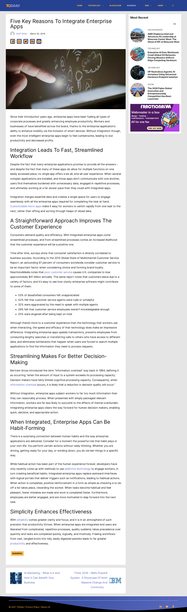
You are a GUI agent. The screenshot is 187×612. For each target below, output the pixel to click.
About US (45, 607)
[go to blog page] (174, 23)
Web (147, 5)
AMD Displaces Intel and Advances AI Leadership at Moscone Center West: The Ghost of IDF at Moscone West (163, 38)
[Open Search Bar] (173, 5)
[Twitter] (167, 606)
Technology (94, 5)
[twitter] (25, 41)
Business (131, 5)
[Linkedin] (160, 606)
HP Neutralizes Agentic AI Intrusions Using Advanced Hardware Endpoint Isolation (163, 74)
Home (79, 5)
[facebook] (12, 41)
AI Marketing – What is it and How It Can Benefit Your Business (42, 577)
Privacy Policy (32, 607)
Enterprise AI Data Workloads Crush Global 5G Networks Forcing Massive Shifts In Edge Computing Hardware (163, 56)
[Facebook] (173, 606)
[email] (39, 41)
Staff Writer (21, 33)
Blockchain (115, 5)
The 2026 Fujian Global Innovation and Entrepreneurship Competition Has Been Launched (160, 93)
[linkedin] (32, 41)
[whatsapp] (19, 41)
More (160, 5)
